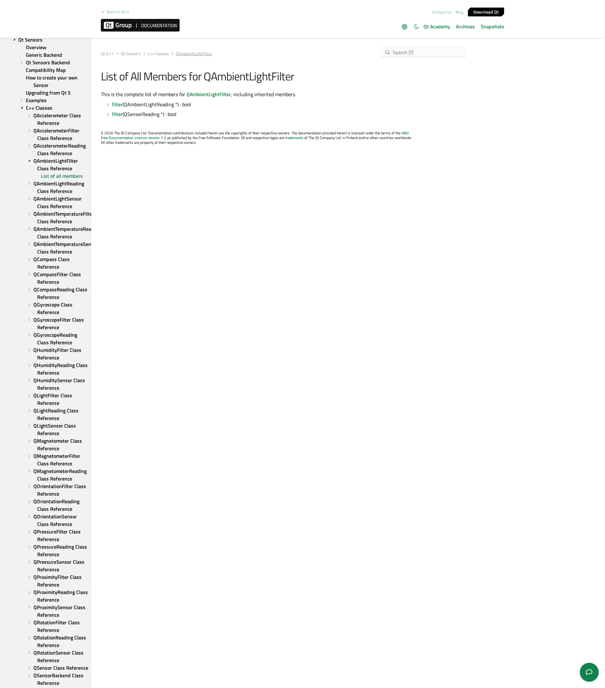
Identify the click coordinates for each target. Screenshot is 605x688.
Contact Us (441, 12)
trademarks (294, 138)
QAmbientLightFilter (209, 94)
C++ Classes (158, 54)
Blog (460, 12)
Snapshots (492, 26)
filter (117, 104)
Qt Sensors (131, 54)
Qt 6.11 (107, 54)
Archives (465, 26)
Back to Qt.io (118, 12)
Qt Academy (437, 26)
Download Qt (486, 11)
